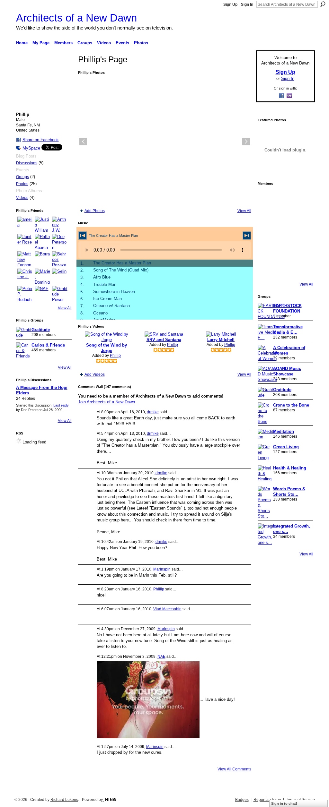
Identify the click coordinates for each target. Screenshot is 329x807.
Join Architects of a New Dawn (106, 401)
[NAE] (42, 293)
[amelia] (25, 224)
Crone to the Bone (291, 405)
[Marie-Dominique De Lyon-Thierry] (42, 276)
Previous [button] (83, 141)
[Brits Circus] (302, 233)
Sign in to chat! (284, 803)
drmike (153, 412)
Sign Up (230, 4)
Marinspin (162, 569)
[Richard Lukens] (284, 197)
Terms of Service (300, 799)
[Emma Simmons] (266, 269)
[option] (165, 141)
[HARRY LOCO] (266, 215)
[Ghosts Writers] (284, 251)
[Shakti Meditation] (302, 215)
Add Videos (94, 374)
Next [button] (246, 141)
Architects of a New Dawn (76, 18)
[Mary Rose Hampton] (266, 251)
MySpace (31, 148)
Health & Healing (289, 468)
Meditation (283, 431)
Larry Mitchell (221, 339)
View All (65, 308)
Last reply (61, 405)
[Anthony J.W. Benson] (59, 224)
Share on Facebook (40, 139)
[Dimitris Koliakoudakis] (302, 269)
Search (322, 4)
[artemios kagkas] (284, 215)
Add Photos (94, 211)
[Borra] (42, 259)
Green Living (286, 446)
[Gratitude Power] (59, 293)
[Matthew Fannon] (25, 259)
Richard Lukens (64, 799)
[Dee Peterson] (59, 241)
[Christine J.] (25, 276)
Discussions (26, 163)
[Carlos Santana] (302, 251)
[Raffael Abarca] (42, 241)
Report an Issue (267, 799)
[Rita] (266, 233)
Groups (22, 177)
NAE (161, 656)
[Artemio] (284, 269)
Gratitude (40, 329)
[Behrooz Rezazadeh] (59, 259)
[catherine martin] (284, 233)
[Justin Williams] (42, 224)
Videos (22, 197)
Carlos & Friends (48, 345)
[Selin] (59, 276)
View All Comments (234, 769)
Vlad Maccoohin (167, 609)
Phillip (115, 355)
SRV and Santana (164, 339)
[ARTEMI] (266, 197)
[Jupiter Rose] (25, 241)
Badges (242, 799)
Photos (22, 184)
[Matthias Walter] (302, 197)
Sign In (247, 4)
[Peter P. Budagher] (25, 293)
